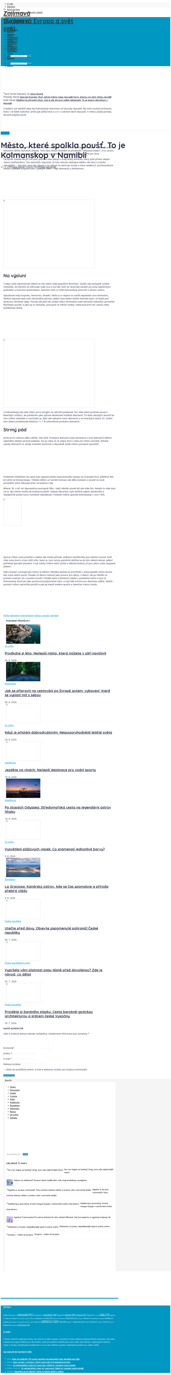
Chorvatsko (38, 1315)
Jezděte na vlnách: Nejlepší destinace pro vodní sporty (50, 770)
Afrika (6, 615)
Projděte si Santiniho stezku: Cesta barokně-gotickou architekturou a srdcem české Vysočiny (49, 1014)
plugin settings (90, 1300)
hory (97, 1315)
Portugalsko (95, 1318)
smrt (27, 1322)
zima (93, 1322)
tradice (37, 1322)
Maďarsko (15, 1102)
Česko (13, 1087)
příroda (109, 1318)
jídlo (8, 1318)
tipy (31, 1322)
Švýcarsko (14, 1325)
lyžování (27, 1318)
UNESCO (49, 1321)
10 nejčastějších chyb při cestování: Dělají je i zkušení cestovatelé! (44, 1365)
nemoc (56, 1318)
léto (33, 1318)
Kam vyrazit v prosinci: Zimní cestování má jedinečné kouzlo (41, 1362)
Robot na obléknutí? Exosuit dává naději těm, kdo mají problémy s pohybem (50, 1180)
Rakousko (14, 1108)
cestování (25, 1314)
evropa (70, 1314)
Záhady (13, 1118)
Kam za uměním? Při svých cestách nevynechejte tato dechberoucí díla (46, 1359)
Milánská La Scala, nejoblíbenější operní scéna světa (84, 1226)
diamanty (15, 615)
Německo (71, 1318)
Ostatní (11, 6)
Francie (13, 1096)
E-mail (7, 1058)
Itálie (7, 762)
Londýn (21, 1318)
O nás (10, 3)
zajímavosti (78, 1322)
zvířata (100, 1322)
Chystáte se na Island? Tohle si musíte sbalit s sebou (39, 1371)
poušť (102, 1318)
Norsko (62, 1318)
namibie (54, 615)
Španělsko (10, 879)
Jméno (7, 1053)
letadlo (15, 1318)
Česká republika (13, 921)
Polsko (87, 1318)
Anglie (13, 1093)
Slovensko (15, 1090)
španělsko (24, 1325)
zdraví (87, 1322)
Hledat (25, 1154)
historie (91, 1315)
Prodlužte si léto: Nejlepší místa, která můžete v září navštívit (55, 653)
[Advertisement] (85, 78)
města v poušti (41, 615)
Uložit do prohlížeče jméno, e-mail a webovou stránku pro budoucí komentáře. (47, 1069)
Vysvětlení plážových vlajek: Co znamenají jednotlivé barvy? (55, 849)
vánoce (69, 1322)
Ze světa (5, 133)
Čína (106, 1322)
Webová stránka (11, 1064)
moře (48, 1318)
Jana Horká (36, 93)
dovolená (50, 1314)
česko (111, 1322)
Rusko (15, 1322)
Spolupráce (10, 683)
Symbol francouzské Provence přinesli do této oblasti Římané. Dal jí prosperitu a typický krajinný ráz (62, 1217)
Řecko (13, 762)
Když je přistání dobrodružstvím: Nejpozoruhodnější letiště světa (58, 732)
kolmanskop (27, 615)
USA (62, 1321)
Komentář (8, 1047)
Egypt (60, 1315)
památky (80, 1318)
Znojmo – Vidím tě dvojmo (46, 1234)
